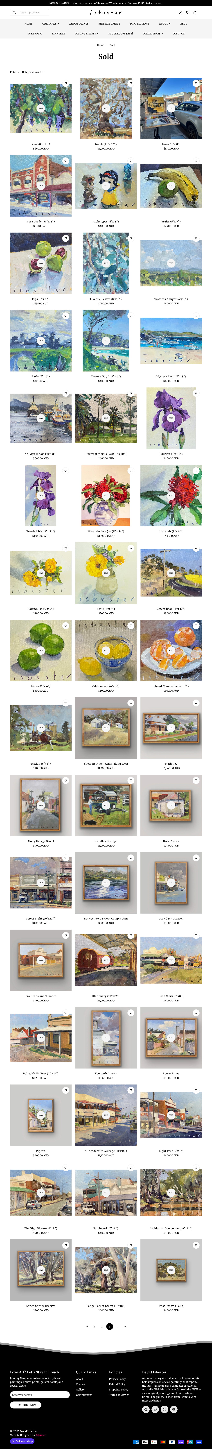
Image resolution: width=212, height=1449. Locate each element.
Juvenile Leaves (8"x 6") (106, 299)
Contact (179, 33)
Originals (49, 23)
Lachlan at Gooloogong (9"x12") (171, 1228)
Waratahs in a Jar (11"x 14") (106, 531)
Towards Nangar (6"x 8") (171, 299)
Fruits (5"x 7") (171, 221)
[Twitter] (164, 1409)
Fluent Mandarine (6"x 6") (171, 686)
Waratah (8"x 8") (171, 531)
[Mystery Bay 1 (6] (171, 340)
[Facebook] (146, 1409)
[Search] (14, 12)
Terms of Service (119, 1394)
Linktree (58, 33)
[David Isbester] (106, 12)
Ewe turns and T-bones (40, 996)
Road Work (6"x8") (171, 996)
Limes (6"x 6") (40, 686)
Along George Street (40, 841)
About (163, 23)
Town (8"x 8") (171, 144)
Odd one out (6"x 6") (106, 686)
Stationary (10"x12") (106, 996)
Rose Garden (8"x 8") (41, 221)
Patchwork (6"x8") (105, 1228)
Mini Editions (139, 23)
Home (28, 23)
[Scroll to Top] (206, 1432)
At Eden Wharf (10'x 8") (41, 453)
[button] (194, 12)
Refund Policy (117, 1384)
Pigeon (40, 1150)
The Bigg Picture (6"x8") (40, 1228)
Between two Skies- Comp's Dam (106, 918)
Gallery (80, 1389)
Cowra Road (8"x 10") (171, 608)
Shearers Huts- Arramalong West (106, 763)
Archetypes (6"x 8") (106, 221)
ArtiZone (41, 1435)
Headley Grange (106, 841)
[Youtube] (174, 1409)
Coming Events (85, 33)
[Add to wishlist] (65, 83)
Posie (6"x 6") (106, 608)
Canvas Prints (79, 23)
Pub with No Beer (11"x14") (41, 1073)
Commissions (84, 1394)
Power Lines (171, 1073)
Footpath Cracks (106, 1073)
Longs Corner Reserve (40, 1305)
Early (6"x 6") (41, 376)
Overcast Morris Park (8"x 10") (106, 453)
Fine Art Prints (109, 23)
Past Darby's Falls (171, 1305)
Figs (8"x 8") (40, 299)
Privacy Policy (117, 1379)
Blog (183, 23)
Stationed (171, 763)
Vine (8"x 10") (41, 144)
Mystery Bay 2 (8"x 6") (106, 376)
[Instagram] (155, 1409)
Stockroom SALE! (120, 33)
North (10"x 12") (106, 144)
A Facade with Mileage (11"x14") (106, 1150)
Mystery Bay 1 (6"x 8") (171, 376)
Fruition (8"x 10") (171, 453)
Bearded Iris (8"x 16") (40, 531)
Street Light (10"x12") (40, 918)
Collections (151, 33)
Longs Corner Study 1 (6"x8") (106, 1305)
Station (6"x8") (41, 763)
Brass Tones (171, 841)
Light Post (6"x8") (171, 1150)
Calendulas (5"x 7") (41, 608)
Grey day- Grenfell (171, 918)
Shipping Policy (118, 1389)
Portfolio (35, 33)
